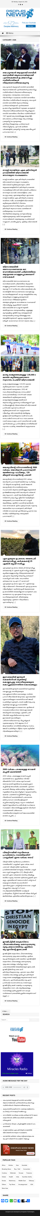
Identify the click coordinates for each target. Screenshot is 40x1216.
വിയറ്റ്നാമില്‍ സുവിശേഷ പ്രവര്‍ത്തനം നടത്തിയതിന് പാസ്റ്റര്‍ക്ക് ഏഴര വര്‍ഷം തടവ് (18, 855)
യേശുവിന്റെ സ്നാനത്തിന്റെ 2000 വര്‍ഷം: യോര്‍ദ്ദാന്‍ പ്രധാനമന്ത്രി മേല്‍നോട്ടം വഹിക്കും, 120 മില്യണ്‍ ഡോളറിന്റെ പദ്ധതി (20, 471)
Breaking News (6, 1169)
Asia (17, 1165)
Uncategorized (22, 1184)
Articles (10, 1165)
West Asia (5, 1188)
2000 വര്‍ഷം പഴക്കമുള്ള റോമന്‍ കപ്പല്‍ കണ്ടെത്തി (19, 770)
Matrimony (12, 1181)
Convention (26, 1169)
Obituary (31, 1181)
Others (4, 1184)
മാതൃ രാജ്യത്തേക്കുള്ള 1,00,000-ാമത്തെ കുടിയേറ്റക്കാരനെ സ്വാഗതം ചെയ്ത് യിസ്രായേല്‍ (19, 377)
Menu (10, 33)
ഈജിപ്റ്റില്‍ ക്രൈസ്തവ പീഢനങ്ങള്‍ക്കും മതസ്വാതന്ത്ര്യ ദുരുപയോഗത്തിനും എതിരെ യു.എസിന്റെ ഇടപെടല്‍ (19, 946)
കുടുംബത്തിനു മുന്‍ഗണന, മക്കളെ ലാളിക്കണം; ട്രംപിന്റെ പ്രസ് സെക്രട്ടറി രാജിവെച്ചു (19, 1110)
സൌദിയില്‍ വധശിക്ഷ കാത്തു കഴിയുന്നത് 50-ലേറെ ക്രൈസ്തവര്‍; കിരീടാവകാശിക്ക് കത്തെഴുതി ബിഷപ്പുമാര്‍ (20, 1117)
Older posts (6, 1011)
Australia (24, 1165)
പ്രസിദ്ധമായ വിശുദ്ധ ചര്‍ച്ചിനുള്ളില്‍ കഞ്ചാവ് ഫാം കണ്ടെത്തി (19, 1125)
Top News (12, 1184)
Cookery (4, 1173)
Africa (3, 1165)
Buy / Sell (17, 1169)
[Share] (19, 1201)
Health (11, 1177)
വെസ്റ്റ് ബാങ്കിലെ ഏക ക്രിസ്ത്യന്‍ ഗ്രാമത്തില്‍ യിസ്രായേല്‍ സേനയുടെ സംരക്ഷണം (20, 173)
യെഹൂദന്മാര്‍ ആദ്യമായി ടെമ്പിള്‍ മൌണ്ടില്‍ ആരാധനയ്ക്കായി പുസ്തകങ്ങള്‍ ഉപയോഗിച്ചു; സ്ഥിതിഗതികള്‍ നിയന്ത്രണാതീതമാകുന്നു (19, 78)
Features (29, 1173)
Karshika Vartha (27, 1177)
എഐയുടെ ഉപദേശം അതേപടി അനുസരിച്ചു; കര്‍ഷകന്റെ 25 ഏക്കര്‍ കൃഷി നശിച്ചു (19, 561)
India (17, 1177)
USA (31, 1184)
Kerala (4, 1181)
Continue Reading (12, 137)
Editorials (13, 1173)
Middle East (22, 1181)
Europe (21, 1173)
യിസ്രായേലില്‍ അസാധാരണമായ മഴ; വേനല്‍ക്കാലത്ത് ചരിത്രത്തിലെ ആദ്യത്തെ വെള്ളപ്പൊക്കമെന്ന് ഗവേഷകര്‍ (19, 272)
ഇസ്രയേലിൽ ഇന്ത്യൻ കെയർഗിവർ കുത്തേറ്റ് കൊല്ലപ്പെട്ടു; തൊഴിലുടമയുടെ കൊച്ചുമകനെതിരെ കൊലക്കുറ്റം (20, 681)
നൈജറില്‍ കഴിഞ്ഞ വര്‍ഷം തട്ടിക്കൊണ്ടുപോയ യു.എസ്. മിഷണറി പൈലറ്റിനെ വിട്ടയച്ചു (18, 1138)
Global (4, 1177)
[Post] (23, 1201)
